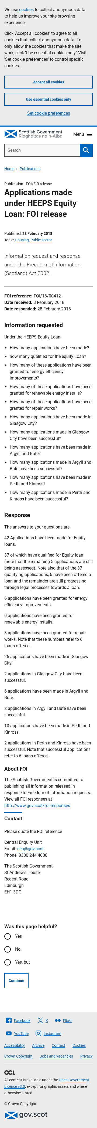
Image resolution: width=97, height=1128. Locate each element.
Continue (16, 980)
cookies (26, 9)
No (17, 949)
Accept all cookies (48, 82)
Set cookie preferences (48, 113)
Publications (30, 169)
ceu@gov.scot (30, 848)
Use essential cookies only (48, 99)
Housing (22, 240)
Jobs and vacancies (56, 1056)
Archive (38, 1045)
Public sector (41, 240)
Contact (58, 1045)
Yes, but (22, 962)
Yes (18, 936)
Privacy (86, 1056)
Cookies (79, 1045)
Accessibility (14, 1045)
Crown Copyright (18, 1056)
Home (9, 169)
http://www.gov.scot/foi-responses (37, 805)
